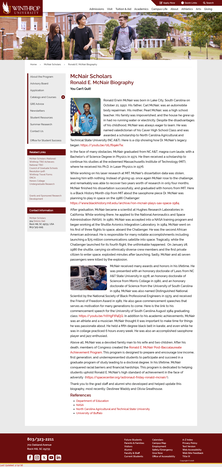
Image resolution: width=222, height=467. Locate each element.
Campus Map (159, 443)
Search (210, 3)
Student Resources (41, 117)
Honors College (37, 181)
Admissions (96, 9)
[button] (16, 33)
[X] (44, 458)
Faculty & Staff (132, 453)
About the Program (41, 76)
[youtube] (52, 458)
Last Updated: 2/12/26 (11, 465)
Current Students (133, 456)
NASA (80, 405)
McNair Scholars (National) (42, 158)
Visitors (128, 446)
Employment (159, 446)
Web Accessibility (191, 449)
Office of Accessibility (163, 456)
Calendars (157, 439)
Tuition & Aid (123, 9)
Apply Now (169, 3)
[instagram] (37, 458)
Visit (110, 9)
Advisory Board (39, 83)
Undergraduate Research (42, 184)
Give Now (157, 453)
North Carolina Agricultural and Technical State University (113, 409)
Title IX (186, 456)
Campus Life (159, 9)
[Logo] (21, 9)
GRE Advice (37, 103)
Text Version (188, 446)
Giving (208, 9)
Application (37, 90)
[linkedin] (59, 458)
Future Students (133, 439)
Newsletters (37, 110)
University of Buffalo (89, 413)
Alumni (128, 449)
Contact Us (36, 131)
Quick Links (191, 3)
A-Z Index (187, 439)
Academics (141, 9)
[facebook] (30, 458)
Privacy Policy (189, 443)
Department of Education (92, 400)
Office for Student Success (45, 140)
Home (33, 64)
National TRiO (36, 165)
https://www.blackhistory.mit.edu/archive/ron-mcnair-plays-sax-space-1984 (124, 203)
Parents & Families (134, 443)
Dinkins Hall (39, 221)
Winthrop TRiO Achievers (41, 162)
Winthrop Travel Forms (40, 174)
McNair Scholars (52, 64)
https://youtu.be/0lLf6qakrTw (101, 145)
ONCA (32, 177)
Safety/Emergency (162, 449)
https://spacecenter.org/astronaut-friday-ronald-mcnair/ (126, 377)
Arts (198, 9)
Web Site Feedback (192, 453)
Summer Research (41, 124)
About (174, 9)
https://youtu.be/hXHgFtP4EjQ (101, 316)
